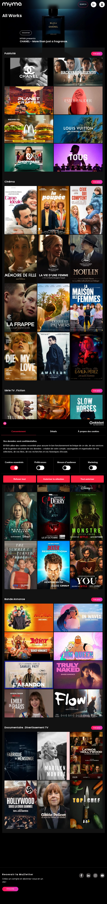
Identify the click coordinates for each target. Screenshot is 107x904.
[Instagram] (95, 875)
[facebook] (81, 875)
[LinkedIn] (88, 875)
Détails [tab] (53, 431)
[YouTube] (102, 875)
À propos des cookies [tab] (88, 431)
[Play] (49, 81)
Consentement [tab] (18, 431)
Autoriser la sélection (53, 479)
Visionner (26, 33)
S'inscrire (10, 889)
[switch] (40, 468)
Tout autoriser (87, 479)
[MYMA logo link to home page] (11, 4)
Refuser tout (20, 479)
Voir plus (96, 54)
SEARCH (83, 4)
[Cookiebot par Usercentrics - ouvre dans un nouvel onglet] (91, 423)
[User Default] (102, 4)
